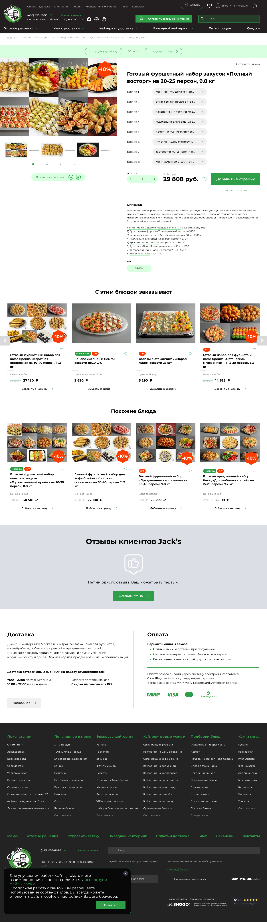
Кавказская (245, 751)
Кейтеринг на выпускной (159, 765)
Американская (248, 772)
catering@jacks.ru (178, 869)
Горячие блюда (64, 808)
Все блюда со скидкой (68, 780)
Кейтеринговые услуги (164, 737)
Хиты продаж (220, 28)
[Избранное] (209, 5)
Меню (12, 836)
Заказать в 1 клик (236, 190)
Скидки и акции (17, 787)
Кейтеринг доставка (116, 28)
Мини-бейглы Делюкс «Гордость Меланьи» (155, 227)
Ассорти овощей (107, 794)
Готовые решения (19, 28)
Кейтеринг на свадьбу (157, 794)
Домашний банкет (203, 772)
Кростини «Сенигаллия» (144, 242)
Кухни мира (249, 737)
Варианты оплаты (18, 780)
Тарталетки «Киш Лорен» (145, 249)
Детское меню (200, 787)
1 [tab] (33, 164)
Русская (243, 744)
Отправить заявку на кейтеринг (168, 18)
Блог (125, 6)
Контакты (138, 6)
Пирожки (60, 794)
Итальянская (246, 758)
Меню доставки (66, 28)
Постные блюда (201, 808)
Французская (247, 765)
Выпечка (60, 772)
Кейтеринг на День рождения (162, 751)
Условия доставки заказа (90, 680)
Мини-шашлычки (107, 787)
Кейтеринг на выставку (158, 801)
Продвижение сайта (201, 898)
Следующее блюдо (161, 51)
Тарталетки (103, 751)
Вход (225, 5)
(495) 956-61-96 (37, 15)
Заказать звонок (71, 15)
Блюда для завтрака (204, 801)
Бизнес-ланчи (200, 794)
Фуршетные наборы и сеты (208, 744)
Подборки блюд (205, 737)
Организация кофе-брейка (161, 758)
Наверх (2, 230)
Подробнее (21, 703)
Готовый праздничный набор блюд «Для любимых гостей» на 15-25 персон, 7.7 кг (228, 480)
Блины (58, 765)
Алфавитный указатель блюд (26, 801)
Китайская (245, 787)
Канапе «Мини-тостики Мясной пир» (152, 235)
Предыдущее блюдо (105, 51)
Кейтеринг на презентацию (161, 780)
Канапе (101, 744)
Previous (5, 340)
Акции (77, 6)
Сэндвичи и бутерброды (112, 780)
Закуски (101, 758)
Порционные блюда (204, 780)
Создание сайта (177, 898)
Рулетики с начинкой (68, 787)
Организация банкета (157, 808)
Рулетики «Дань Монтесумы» (147, 246)
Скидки (253, 28)
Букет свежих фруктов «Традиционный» (154, 231)
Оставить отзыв (248, 64)
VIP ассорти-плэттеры (110, 801)
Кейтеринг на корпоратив (160, 772)
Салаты (59, 801)
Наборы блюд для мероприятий (117, 808)
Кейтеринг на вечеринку (159, 787)
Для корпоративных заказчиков (28, 808)
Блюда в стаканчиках (204, 765)
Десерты (102, 772)
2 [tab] (47, 164)
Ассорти (196, 751)
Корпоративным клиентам (102, 6)
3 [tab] (60, 164)
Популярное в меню (72, 737)
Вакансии (225, 836)
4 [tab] (74, 164)
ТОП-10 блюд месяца (67, 751)
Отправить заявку (83, 836)
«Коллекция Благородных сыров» (150, 238)
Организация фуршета (158, 744)
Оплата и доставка (38, 6)
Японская (244, 794)
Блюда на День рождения (71, 758)
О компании (61, 6)
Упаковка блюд (17, 772)
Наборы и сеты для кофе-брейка (212, 758)
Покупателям (19, 737)
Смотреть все (62, 815)
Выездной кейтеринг (171, 28)
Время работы (16, 758)
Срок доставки (16, 765)
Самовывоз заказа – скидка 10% (27, 794)
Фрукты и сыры (106, 765)
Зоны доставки (16, 751)
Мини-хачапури (140, 253)
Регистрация (240, 5)
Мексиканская (248, 780)
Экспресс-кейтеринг (115, 737)
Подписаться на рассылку (190, 879)
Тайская (243, 801)
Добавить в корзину (235, 179)
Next (262, 340)
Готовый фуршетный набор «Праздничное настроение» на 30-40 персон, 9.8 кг (163, 480)
